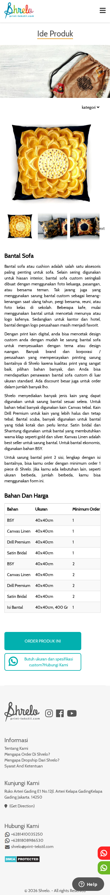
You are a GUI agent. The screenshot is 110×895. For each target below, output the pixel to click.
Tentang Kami (16, 748)
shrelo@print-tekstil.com (31, 846)
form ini (36, 481)
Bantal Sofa (19, 255)
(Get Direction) (22, 806)
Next (100, 228)
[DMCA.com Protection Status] (22, 858)
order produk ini (43, 641)
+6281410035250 (26, 834)
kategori (89, 107)
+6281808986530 (26, 840)
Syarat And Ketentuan (23, 766)
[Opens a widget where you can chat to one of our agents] (88, 884)
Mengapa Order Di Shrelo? (27, 754)
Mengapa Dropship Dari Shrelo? (31, 760)
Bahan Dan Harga (26, 495)
